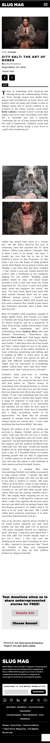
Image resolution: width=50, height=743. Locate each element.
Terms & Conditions (31, 725)
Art (16, 643)
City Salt (17, 646)
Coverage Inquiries (13, 715)
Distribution (21, 707)
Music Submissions (30, 715)
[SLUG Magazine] (13, 4)
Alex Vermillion (13, 64)
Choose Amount (25, 623)
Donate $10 (25, 613)
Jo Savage (12, 52)
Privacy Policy (15, 725)
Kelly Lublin (29, 646)
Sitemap (5, 725)
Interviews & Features (31, 643)
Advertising (10, 707)
